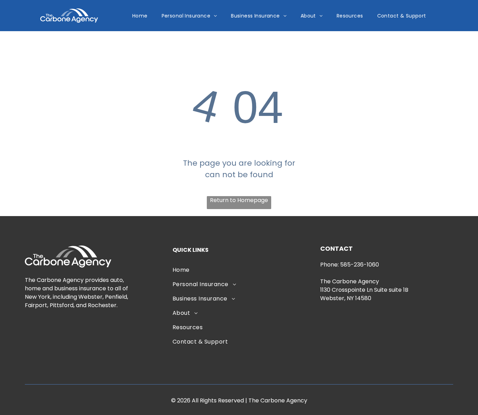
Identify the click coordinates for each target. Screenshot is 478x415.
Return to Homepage (239, 200)
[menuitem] (140, 16)
